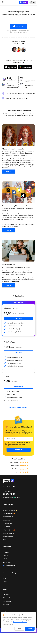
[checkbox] (6, 444)
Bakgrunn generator (8, 533)
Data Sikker (15, 469)
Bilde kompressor (8, 517)
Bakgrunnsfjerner (8, 530)
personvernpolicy (18, 445)
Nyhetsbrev (6, 604)
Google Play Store (10, 565)
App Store (8, 562)
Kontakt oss (6, 594)
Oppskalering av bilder (9, 510)
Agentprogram (7, 601)
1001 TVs (5, 555)
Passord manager (14, 462)
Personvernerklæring (20, 622)
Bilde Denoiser (7, 520)
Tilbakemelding (7, 598)
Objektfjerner (6, 527)
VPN (17, 472)
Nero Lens (6, 552)
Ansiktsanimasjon (8, 536)
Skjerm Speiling (14, 466)
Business (5, 578)
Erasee (5, 559)
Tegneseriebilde (7, 523)
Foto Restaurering (8, 513)
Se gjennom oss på (8, 497)
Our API (5, 581)
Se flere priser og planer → (18, 407)
